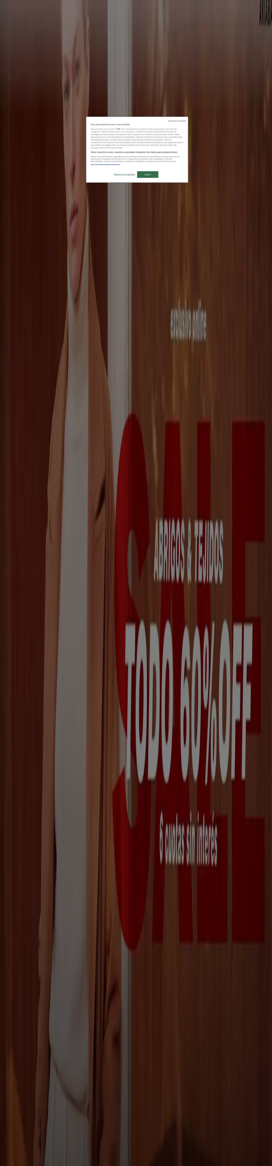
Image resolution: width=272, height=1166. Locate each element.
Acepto (148, 174)
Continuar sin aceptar (177, 121)
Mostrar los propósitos (124, 174)
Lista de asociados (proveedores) (105, 164)
